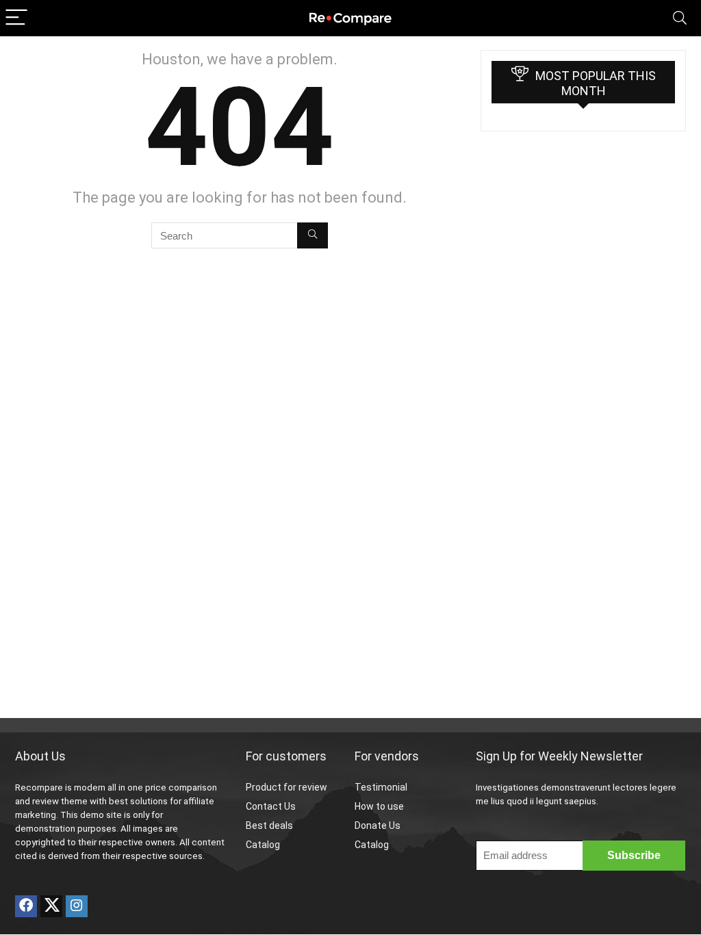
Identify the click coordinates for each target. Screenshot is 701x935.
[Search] (679, 18)
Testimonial (381, 787)
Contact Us (271, 806)
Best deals (269, 825)
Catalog (263, 844)
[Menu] (16, 18)
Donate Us (377, 825)
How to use (379, 806)
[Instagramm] (77, 906)
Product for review (286, 787)
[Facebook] (26, 906)
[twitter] (51, 906)
